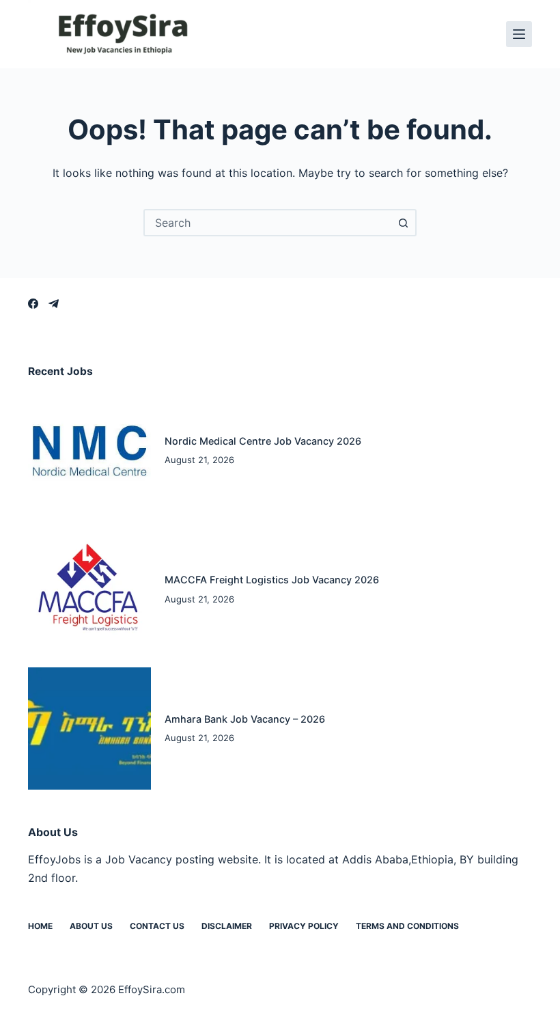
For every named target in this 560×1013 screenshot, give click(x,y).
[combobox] (268, 222)
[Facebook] (33, 304)
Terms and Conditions (407, 926)
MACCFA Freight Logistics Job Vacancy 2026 (272, 579)
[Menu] (519, 34)
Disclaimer (226, 926)
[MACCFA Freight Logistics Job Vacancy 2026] (89, 589)
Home (40, 926)
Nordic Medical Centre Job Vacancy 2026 (263, 441)
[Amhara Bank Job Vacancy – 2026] (89, 728)
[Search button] (403, 222)
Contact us (157, 926)
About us (91, 926)
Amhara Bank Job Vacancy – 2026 (245, 719)
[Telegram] (53, 304)
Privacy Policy (304, 926)
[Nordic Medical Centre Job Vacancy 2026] (89, 450)
